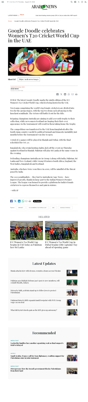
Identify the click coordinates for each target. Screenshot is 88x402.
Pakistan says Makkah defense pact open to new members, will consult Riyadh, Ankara (35, 282)
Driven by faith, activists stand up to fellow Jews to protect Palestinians (33, 291)
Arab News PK (13, 2)
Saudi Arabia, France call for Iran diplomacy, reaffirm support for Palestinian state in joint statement (37, 357)
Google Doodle (65, 207)
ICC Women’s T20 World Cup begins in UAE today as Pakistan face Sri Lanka (26, 245)
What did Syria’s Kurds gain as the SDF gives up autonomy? (34, 310)
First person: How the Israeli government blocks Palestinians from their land (36, 370)
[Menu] (3, 2)
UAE (53, 207)
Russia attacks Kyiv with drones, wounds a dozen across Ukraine (54, 15)
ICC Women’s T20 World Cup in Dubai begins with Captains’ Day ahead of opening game (61, 245)
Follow (38, 201)
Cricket (20, 207)
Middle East (15, 340)
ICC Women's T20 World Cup (37, 207)
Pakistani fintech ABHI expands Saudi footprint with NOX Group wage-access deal (36, 301)
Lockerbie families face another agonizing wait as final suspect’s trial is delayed (37, 344)
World (22, 15)
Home (10, 21)
